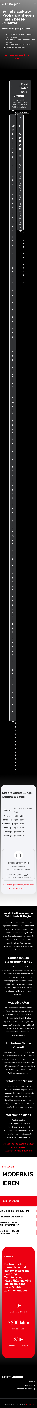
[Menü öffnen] (35, 3)
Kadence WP (30, 1404)
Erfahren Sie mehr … (22, 112)
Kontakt (31, 1382)
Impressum (30, 1385)
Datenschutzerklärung (25, 1389)
